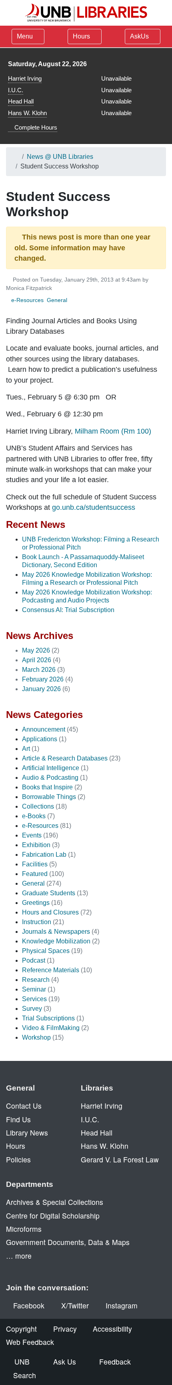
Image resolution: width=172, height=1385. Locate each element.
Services (34, 999)
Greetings (36, 902)
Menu (25, 36)
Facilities (35, 864)
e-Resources (27, 300)
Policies (18, 1159)
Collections (38, 806)
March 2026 (39, 669)
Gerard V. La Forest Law (120, 1159)
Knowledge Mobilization (56, 941)
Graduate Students (48, 893)
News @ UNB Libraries (60, 156)
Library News (27, 1132)
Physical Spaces (46, 950)
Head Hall (21, 101)
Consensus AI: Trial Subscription (68, 609)
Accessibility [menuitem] (112, 1329)
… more (19, 1256)
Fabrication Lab (44, 854)
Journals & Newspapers (56, 931)
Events (32, 835)
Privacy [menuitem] (65, 1329)
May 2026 (36, 650)
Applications (39, 739)
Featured (35, 873)
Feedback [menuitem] (115, 1362)
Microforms (24, 1229)
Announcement (43, 729)
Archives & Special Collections (54, 1202)
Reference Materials (50, 970)
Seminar (34, 989)
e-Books (34, 816)
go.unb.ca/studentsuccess (93, 507)
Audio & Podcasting (50, 777)
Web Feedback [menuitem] (30, 1342)
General (57, 300)
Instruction (36, 922)
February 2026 (43, 679)
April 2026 (36, 660)
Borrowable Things (49, 796)
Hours (82, 36)
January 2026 (41, 688)
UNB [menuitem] (22, 1362)
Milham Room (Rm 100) (113, 431)
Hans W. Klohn (27, 113)
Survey (32, 1008)
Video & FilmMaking (51, 1027)
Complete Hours (35, 127)
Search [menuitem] (24, 1375)
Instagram (122, 1305)
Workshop (36, 1037)
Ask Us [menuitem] (64, 1362)
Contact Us (24, 1106)
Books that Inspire (47, 787)
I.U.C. (15, 90)
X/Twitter (75, 1305)
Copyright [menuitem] (21, 1329)
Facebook (28, 1305)
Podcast (33, 960)
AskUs (140, 36)
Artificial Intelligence (50, 767)
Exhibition (36, 845)
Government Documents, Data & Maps (68, 1242)
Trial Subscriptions (48, 1018)
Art (26, 748)
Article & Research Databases (65, 758)
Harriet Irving (25, 78)
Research (36, 979)
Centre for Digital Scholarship (53, 1216)
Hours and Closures (50, 912)
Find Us (18, 1119)
